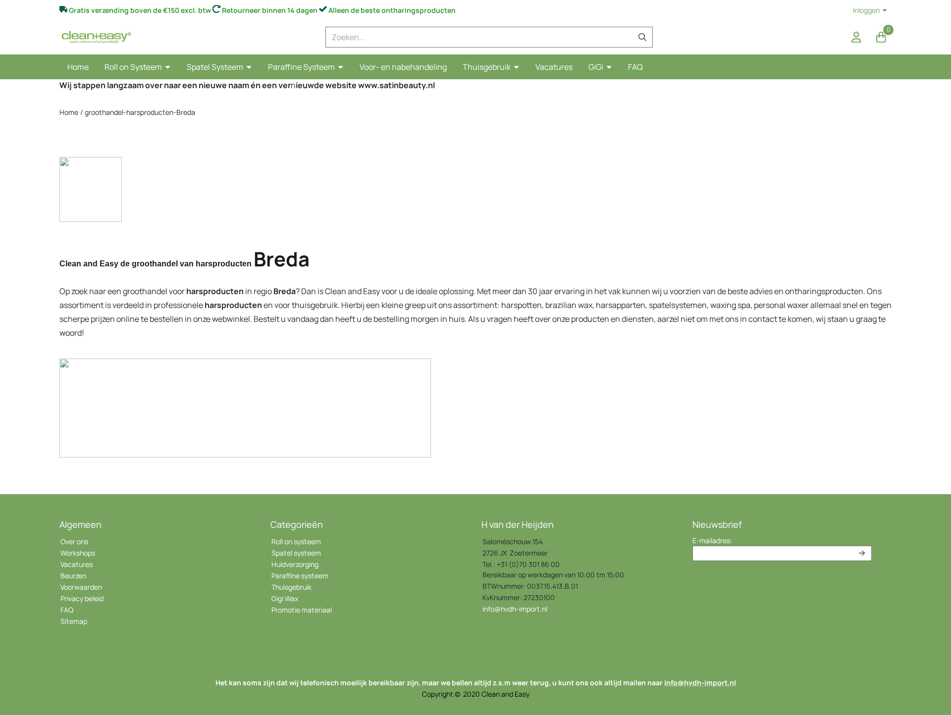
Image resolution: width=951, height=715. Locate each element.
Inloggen (866, 10)
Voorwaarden (81, 587)
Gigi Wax (284, 598)
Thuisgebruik (291, 587)
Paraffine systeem (299, 575)
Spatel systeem (296, 553)
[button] (856, 37)
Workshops (77, 553)
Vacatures (76, 564)
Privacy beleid (82, 598)
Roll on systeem (296, 541)
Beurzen (73, 575)
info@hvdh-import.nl (514, 608)
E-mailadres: (712, 540)
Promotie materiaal (301, 609)
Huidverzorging (294, 564)
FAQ (66, 609)
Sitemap (73, 621)
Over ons (74, 541)
